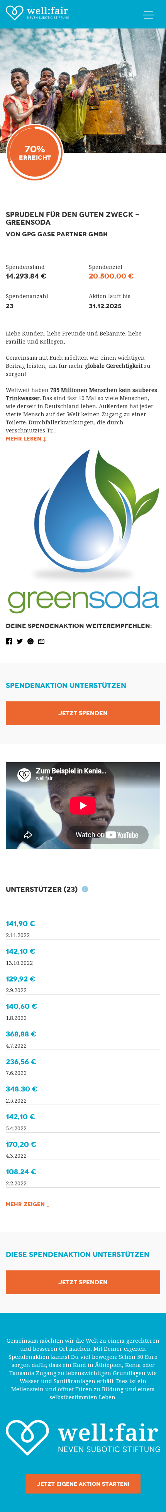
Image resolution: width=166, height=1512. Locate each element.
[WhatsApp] (31, 640)
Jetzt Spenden (83, 713)
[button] (10, 640)
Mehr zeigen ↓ (28, 1204)
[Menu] (148, 14)
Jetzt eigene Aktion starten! (83, 1483)
